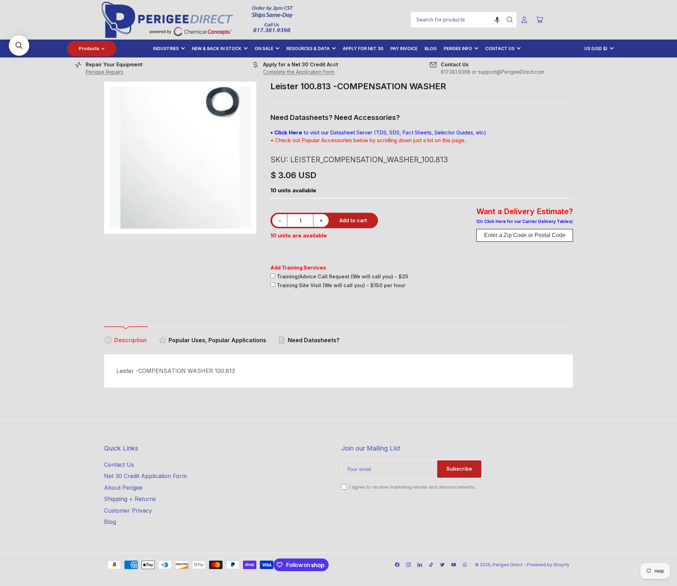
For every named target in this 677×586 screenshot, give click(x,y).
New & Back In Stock (217, 48)
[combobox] (464, 20)
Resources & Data (308, 48)
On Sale (264, 48)
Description (130, 340)
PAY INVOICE (403, 48)
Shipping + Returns (130, 498)
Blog (431, 48)
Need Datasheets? (314, 340)
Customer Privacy (128, 510)
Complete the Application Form (298, 72)
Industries (166, 48)
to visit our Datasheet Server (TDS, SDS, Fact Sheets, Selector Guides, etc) (378, 132)
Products (89, 48)
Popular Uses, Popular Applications (217, 340)
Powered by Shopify (548, 564)
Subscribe (459, 469)
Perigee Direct (508, 564)
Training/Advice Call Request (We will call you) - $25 (342, 276)
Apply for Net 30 (363, 48)
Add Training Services (298, 268)
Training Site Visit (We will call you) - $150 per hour (341, 285)
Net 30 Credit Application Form (145, 475)
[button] (497, 20)
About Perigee (123, 487)
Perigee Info (458, 48)
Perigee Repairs (104, 72)
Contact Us (499, 48)
